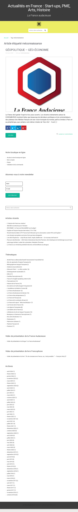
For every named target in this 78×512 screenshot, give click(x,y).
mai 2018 (9, 476)
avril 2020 (9, 445)
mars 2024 (10, 395)
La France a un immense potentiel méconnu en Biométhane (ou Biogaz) (28, 244)
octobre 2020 (11, 430)
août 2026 (10, 371)
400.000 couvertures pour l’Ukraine (17, 225)
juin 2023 (9, 404)
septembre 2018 (12, 471)
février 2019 (10, 466)
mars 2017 (10, 485)
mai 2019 (9, 461)
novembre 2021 (11, 419)
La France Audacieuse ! (14, 290)
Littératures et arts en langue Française (18, 312)
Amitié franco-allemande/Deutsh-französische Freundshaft (24, 260)
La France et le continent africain (16, 300)
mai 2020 (9, 442)
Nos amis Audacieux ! (13, 316)
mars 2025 (10, 381)
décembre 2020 (11, 428)
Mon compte (11, 160)
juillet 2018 (10, 473)
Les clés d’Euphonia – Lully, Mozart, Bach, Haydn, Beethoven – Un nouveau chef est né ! (32, 237)
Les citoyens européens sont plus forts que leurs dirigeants (24, 235)
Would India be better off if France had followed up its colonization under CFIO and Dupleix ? (34, 233)
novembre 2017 (11, 480)
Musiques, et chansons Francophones (18, 314)
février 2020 (10, 450)
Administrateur (25, 53)
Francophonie (11, 281)
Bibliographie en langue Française (17, 264)
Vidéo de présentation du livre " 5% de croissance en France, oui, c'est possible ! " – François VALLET (36, 356)
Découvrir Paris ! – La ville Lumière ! (17, 269)
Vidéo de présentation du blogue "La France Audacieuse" (24, 341)
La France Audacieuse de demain (17, 293)
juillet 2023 (10, 402)
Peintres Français (12, 324)
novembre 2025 (11, 378)
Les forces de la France (14, 305)
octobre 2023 (11, 397)
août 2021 (10, 421)
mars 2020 (10, 447)
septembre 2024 (12, 385)
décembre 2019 (11, 452)
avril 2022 (9, 414)
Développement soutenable (15, 271)
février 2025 (10, 383)
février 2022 (10, 416)
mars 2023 (10, 409)
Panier (9, 162)
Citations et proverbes (13, 267)
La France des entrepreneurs (15, 295)
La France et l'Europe (13, 297)
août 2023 (10, 400)
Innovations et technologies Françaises (18, 286)
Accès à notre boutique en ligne (16, 157)
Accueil (6, 38)
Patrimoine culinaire (12, 321)
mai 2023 (9, 407)
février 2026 (10, 374)
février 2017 (10, 487)
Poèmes (9, 326)
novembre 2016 (11, 492)
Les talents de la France (14, 309)
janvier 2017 (10, 490)
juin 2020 (9, 440)
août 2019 (10, 457)
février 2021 (10, 426)
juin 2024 (9, 393)
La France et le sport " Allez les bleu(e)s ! (19, 302)
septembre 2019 (12, 454)
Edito (8, 274)
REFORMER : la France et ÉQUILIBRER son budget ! (21, 228)
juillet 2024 (10, 390)
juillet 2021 (10, 423)
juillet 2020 (10, 438)
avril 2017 (9, 483)
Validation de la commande (15, 164)
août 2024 (10, 388)
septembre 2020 (12, 433)
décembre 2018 (11, 469)
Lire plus (10, 135)
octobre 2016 (11, 495)
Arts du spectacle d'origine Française (18, 262)
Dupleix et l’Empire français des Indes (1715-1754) (21, 230)
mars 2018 (10, 478)
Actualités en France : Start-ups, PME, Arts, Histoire (39, 8)
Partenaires (10, 319)
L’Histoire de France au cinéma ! (16, 223)
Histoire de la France (13, 283)
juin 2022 (9, 412)
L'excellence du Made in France (16, 288)
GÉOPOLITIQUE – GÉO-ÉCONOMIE (27, 50)
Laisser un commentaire (65, 134)
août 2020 (10, 435)
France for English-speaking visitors (17, 279)
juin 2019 (9, 459)
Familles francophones (14, 276)
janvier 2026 (10, 376)
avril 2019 (9, 464)
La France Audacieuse (29, 505)
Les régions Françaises (14, 307)
